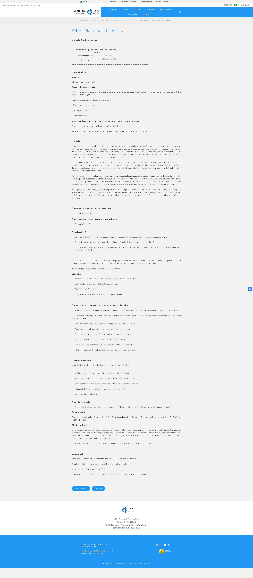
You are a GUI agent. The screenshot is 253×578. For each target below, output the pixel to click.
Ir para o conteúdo (7, 5)
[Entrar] (1, 1)
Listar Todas (81, 488)
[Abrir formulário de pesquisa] (180, 12)
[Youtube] (165, 545)
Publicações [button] (165, 10)
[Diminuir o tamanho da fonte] (228, 5)
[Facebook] (161, 545)
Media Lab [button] (113, 10)
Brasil (85, 1)
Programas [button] (133, 15)
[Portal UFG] (93, 14)
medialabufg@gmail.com (127, 121)
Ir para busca (34, 5)
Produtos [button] (147, 15)
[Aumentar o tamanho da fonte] (225, 5)
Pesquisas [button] (151, 10)
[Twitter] (157, 545)
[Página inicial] (78, 13)
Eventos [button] (137, 10)
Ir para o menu (21, 5)
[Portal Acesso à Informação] (165, 553)
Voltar (99, 488)
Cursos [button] (125, 10)
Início (76, 20)
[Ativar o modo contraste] (231, 5)
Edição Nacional (128, 20)
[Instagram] (169, 545)
